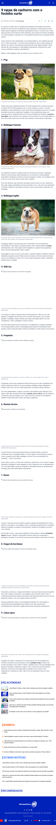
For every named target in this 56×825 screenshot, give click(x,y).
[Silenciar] (31, 820)
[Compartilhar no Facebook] (45, 21)
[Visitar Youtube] (31, 810)
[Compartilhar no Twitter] (48, 21)
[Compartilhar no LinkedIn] (52, 21)
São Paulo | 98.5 (46, 820)
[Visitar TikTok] (29, 810)
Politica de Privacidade (28, 816)
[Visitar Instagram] (26, 810)
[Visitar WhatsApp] (24, 810)
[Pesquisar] (53, 3)
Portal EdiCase (20, 21)
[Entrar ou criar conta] (49, 2)
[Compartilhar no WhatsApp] (41, 21)
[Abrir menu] (2, 2)
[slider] (39, 820)
